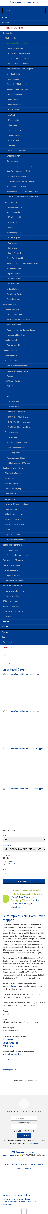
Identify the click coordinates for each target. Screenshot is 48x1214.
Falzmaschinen (10, 494)
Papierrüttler (10, 478)
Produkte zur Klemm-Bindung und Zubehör (25, 903)
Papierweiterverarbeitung (13, 468)
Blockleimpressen (13, 299)
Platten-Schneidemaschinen (16, 443)
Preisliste (5, 632)
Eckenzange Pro (10, 1043)
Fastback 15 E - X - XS (14, 612)
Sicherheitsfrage (24, 1123)
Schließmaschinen (14, 268)
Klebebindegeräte (13, 212)
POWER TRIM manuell (17, 412)
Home (4, 18)
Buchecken (8, 1040)
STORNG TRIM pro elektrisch (20, 427)
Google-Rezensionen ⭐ (12, 1155)
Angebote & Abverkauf (14, 28)
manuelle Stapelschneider (17, 366)
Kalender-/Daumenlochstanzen (17, 504)
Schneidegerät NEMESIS (16, 453)
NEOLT (9, 396)
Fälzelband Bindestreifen (16, 187)
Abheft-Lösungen (13, 79)
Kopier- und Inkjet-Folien (14, 591)
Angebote (8, 647)
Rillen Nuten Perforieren (14, 473)
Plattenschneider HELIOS (16, 458)
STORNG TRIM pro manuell (19, 422)
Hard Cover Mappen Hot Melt (18, 176)
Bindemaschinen (11, 202)
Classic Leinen (13, 110)
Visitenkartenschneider (14, 514)
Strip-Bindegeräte (13, 274)
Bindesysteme (8, 33)
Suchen (43, 10)
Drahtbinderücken (14, 74)
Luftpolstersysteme (12, 576)
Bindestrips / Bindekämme (17, 84)
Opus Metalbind (14, 105)
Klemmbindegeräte (14, 279)
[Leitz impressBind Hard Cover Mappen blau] (21, 691)
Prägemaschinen (11, 550)
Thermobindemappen (15, 48)
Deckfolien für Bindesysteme (18, 59)
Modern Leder (13, 120)
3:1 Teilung (12, 243)
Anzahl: (5, 869)
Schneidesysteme (10, 350)
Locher (7, 530)
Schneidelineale (11, 437)
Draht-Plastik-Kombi (15, 258)
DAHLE (10, 386)
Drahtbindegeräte (13, 238)
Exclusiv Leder (13, 140)
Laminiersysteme (9, 304)
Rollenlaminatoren (14, 325)
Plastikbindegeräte (14, 233)
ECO (8, 391)
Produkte (5, 23)
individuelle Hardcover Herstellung (20, 181)
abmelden (34, 1144)
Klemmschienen (13, 161)
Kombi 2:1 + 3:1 (14, 253)
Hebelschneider (11, 356)
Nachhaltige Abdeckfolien (18, 64)
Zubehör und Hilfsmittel (16, 345)
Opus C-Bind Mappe (21, 897)
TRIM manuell (13, 402)
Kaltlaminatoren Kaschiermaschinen (21, 330)
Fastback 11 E (10, 617)
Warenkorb (7, 642)
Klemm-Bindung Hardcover (17, 89)
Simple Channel (14, 135)
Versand (16, 864)
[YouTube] (5, 1174)
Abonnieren (24, 1135)
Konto (4, 637)
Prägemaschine (15, 986)
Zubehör (11, 146)
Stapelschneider (11, 361)
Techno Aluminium (15, 130)
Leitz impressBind (15, 94)
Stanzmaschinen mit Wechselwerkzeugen (23, 263)
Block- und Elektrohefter (14, 524)
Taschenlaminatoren (14, 315)
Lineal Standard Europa (16, 448)
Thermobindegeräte (14, 207)
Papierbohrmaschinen (13, 519)
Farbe (6, 835)
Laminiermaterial (11, 340)
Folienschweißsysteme (13, 571)
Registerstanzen (11, 509)
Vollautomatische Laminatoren (19, 320)
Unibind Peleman (13, 156)
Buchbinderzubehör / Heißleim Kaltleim (22, 192)
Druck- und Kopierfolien (12, 586)
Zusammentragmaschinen (15, 540)
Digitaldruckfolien (12, 596)
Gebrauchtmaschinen (11, 606)
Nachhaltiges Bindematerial (17, 43)
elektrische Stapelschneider (17, 371)
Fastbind (11, 228)
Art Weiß (11, 115)
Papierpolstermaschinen (14, 581)
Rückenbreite (8, 845)
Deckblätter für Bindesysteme (18, 53)
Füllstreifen (8, 1046)
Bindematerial (10, 38)
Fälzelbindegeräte (15, 217)
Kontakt (5, 627)
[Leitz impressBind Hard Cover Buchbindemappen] (23, 766)
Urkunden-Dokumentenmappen (19, 166)
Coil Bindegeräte (13, 284)
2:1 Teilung (12, 248)
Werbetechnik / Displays (13, 560)
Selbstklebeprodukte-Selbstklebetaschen (22, 197)
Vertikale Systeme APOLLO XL (18, 463)
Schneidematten (11, 432)
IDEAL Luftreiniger (10, 601)
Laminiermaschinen (12, 309)
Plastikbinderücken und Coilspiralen (21, 69)
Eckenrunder (10, 499)
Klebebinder (13, 222)
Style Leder (12, 125)
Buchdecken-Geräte (14, 294)
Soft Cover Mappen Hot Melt (18, 171)
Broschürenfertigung (13, 489)
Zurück (7, 664)
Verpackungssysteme (11, 565)
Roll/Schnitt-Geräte (12, 381)
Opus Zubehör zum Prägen (17, 555)
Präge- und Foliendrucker (13, 545)
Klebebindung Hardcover (16, 151)
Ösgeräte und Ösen (12, 535)
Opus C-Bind (13, 100)
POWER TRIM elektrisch (18, 417)
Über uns (5, 622)
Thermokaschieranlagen (16, 335)
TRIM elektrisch (14, 407)
